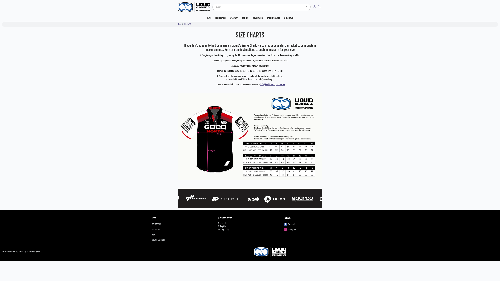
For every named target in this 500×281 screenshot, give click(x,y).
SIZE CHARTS (187, 24)
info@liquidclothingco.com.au (272, 84)
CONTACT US (156, 224)
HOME (209, 18)
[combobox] (258, 7)
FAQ (153, 234)
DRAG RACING (258, 18)
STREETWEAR (288, 18)
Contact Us (222, 223)
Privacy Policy (223, 229)
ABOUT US (156, 229)
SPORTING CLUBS (273, 18)
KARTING (245, 18)
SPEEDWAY (234, 18)
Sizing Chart (222, 226)
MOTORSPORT (220, 18)
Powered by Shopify (35, 252)
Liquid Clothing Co (21, 252)
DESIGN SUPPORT (158, 240)
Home (179, 24)
